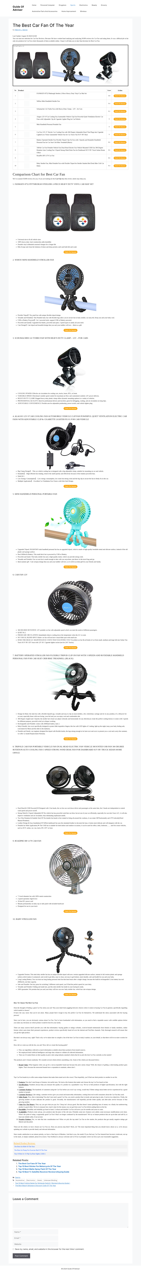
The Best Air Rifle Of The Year (24, 1146)
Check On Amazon (120, 96)
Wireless (83, 11)
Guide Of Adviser (18, 8)
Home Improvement (69, 11)
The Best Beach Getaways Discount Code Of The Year (35, 1186)
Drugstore (62, 5)
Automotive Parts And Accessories (44, 11)
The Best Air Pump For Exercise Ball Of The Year (30, 1150)
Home (34, 5)
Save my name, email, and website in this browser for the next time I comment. (49, 1249)
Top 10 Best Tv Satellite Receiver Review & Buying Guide (43, 1172)
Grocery (104, 5)
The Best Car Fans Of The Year (32, 1163)
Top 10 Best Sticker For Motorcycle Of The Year (39, 1166)
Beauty (94, 5)
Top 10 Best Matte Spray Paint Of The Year (37, 1169)
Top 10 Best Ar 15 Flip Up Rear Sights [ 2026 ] (29, 1154)
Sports (72, 5)
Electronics (83, 5)
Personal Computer (47, 5)
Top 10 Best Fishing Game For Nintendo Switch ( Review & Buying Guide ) (42, 1183)
